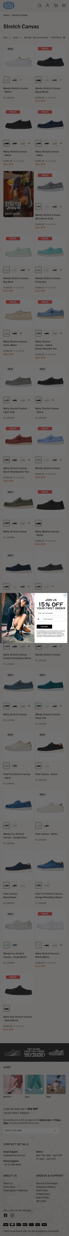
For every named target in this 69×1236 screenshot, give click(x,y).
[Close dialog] (65, 595)
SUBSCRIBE (44, 626)
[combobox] (40, 619)
